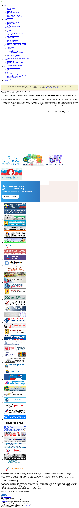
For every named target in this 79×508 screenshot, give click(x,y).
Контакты (6, 66)
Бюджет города (11, 37)
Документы (7, 59)
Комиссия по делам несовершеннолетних (18, 58)
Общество (6, 45)
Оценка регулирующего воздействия (16, 44)
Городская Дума (11, 23)
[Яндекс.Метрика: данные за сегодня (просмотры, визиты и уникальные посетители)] (6, 497)
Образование (10, 47)
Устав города (10, 61)
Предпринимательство (13, 36)
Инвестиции (10, 31)
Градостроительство (12, 41)
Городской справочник (13, 6)
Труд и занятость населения (14, 38)
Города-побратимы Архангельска (15, 16)
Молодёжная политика (13, 51)
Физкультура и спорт (12, 50)
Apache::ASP (27, 505)
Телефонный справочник (13, 68)
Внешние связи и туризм (13, 55)
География (9, 11)
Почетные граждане (12, 13)
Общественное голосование (14, 76)
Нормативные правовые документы (16, 62)
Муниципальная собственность (15, 33)
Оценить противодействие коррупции (17, 75)
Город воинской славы (13, 12)
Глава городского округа (13, 20)
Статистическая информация (14, 15)
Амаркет (6, 80)
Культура (9, 48)
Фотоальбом (10, 18)
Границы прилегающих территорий (16, 43)
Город (5, 5)
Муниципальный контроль (14, 56)
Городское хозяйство (12, 40)
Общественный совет (12, 54)
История (9, 9)
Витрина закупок (8, 79)
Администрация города (13, 22)
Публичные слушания (12, 77)
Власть (5, 19)
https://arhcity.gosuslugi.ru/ (51, 87)
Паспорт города (11, 8)
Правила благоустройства (13, 63)
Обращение (4, 501)
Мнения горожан (11, 73)
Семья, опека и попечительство (15, 52)
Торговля (9, 34)
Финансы (9, 30)
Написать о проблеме (10, 196)
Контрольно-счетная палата (14, 25)
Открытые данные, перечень (14, 65)
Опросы (6, 72)
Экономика (7, 27)
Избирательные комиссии (13, 26)
